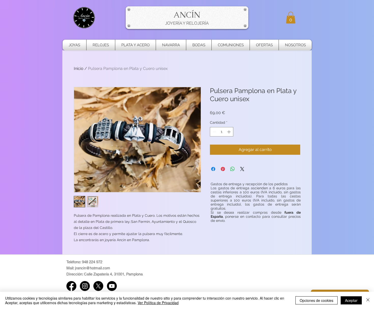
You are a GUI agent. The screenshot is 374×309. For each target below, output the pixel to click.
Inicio (78, 68)
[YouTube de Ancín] (112, 286)
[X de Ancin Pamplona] (98, 286)
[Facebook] (71, 286)
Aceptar (351, 300)
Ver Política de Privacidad (158, 302)
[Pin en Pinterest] (223, 169)
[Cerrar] (368, 300)
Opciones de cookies (316, 300)
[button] (291, 18)
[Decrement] (214, 131)
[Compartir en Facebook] (213, 169)
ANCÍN (187, 15)
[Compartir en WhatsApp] (232, 169)
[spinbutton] (221, 131)
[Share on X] (242, 169)
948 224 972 (92, 262)
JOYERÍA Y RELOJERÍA (187, 23)
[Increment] (229, 131)
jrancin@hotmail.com (92, 268)
